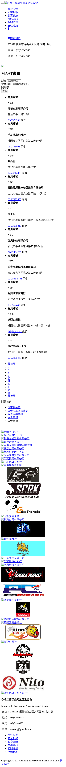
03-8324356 (14, 120)
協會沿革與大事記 (18, 410)
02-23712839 (14, 173)
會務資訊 (13, 18)
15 (9, 392)
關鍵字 (5, 87)
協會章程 (13, 417)
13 (9, 387)
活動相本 (13, 751)
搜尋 (5, 91)
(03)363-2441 (15, 331)
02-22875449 (14, 357)
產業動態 (13, 12)
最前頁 (11, 363)
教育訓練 (13, 15)
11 (9, 381)
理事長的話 (14, 407)
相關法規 (13, 22)
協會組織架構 (15, 414)
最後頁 (11, 395)
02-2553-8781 (15, 278)
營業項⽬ (6, 84)
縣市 (3, 80)
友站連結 (13, 25)
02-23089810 (14, 225)
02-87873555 (14, 199)
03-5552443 (14, 305)
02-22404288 (14, 252)
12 (9, 384)
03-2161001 (14, 146)
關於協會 (13, 8)
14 (9, 389)
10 (9, 378)
